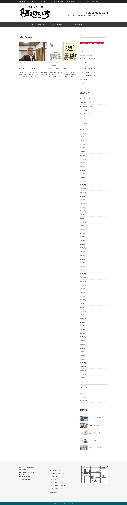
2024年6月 (83, 225)
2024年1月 (83, 244)
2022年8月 (83, 307)
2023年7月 (83, 266)
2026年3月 (83, 148)
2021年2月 (83, 374)
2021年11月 (83, 340)
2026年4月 (83, 144)
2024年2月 (83, 240)
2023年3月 (83, 281)
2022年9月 (83, 303)
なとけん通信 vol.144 (57, 68)
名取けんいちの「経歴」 (39, 24)
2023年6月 (83, 270)
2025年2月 (83, 196)
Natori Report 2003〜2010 (88, 75)
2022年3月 (83, 326)
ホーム (24, 24)
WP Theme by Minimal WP (67, 503)
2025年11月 (83, 162)
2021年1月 (83, 377)
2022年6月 (83, 314)
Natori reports (22, 65)
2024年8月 (83, 218)
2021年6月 (83, 359)
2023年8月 (83, 263)
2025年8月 (83, 174)
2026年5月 (83, 140)
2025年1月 (83, 199)
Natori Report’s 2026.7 (28, 68)
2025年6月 (83, 181)
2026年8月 (83, 129)
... (36, 76)
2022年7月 (83, 311)
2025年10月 (83, 166)
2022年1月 (83, 333)
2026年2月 (83, 151)
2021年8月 (83, 352)
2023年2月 (83, 285)
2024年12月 (83, 203)
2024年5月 (83, 229)
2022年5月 (83, 318)
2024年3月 (83, 237)
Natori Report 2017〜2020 (88, 69)
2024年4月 (83, 233)
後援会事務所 (79, 24)
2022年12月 (83, 292)
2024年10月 (83, 211)
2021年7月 (83, 355)
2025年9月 (83, 170)
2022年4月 (83, 322)
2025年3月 (83, 192)
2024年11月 (83, 207)
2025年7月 (83, 177)
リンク (90, 24)
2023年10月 (83, 255)
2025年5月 (83, 185)
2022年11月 (83, 296)
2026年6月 (83, 136)
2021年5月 (83, 363)
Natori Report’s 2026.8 (86, 99)
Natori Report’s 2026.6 (86, 113)
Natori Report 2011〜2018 (88, 72)
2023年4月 (83, 277)
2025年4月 (83, 188)
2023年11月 (83, 251)
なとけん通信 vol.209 (86, 106)
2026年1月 (83, 155)
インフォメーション (85, 397)
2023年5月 (83, 274)
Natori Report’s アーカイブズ (60, 24)
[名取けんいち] (35, 7)
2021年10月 (83, 344)
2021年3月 (83, 370)
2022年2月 (83, 329)
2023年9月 (83, 259)
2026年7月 (83, 133)
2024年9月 (83, 214)
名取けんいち (58, 503)
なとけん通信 (52, 65)
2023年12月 (83, 248)
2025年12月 (83, 159)
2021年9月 (83, 348)
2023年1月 (83, 288)
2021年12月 (83, 337)
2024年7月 (83, 222)
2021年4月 (83, 366)
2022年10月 (83, 300)
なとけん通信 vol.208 (86, 110)
